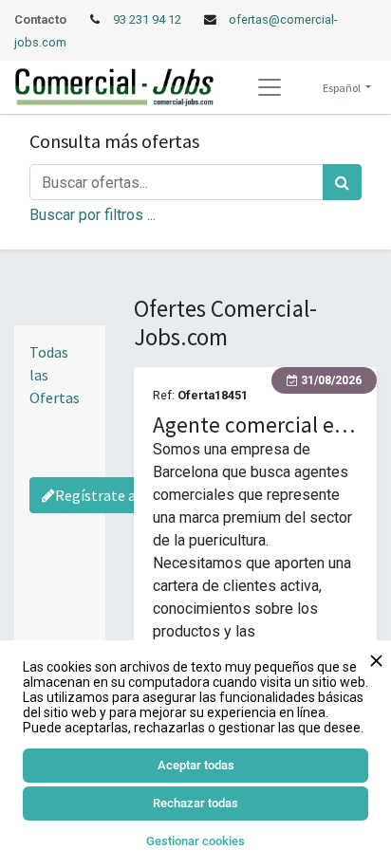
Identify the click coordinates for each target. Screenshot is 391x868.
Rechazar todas (195, 803)
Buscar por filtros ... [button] (92, 215)
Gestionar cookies (195, 841)
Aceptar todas (196, 765)
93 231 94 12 (148, 19)
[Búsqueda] (342, 182)
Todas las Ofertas (54, 374)
